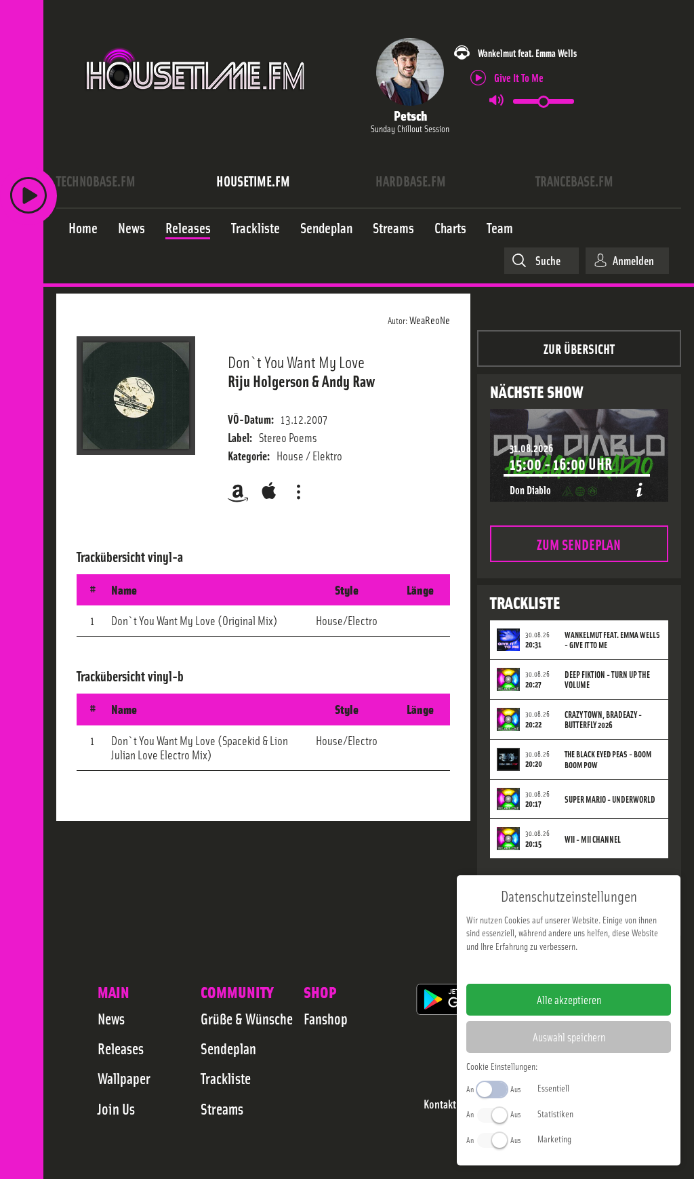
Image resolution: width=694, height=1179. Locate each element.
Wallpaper (124, 1078)
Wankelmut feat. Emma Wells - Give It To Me (612, 640)
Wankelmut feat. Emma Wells (527, 52)
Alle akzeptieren (569, 999)
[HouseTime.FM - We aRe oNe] (196, 104)
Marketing (554, 1138)
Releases (121, 1048)
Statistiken (555, 1113)
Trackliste (226, 1078)
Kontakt (440, 1104)
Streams (222, 1108)
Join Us (116, 1108)
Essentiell (553, 1087)
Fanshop (326, 1018)
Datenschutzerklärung (592, 967)
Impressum (527, 967)
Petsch (410, 114)
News (111, 1018)
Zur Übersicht (579, 348)
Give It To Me (519, 77)
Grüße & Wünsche (247, 1018)
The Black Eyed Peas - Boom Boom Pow (608, 759)
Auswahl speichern (569, 1036)
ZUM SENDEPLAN (579, 543)
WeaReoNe (429, 319)
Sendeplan (228, 1048)
